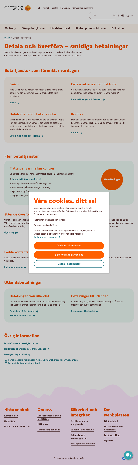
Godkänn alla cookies (69, 245)
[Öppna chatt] (128, 455)
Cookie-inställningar (69, 264)
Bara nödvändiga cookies (69, 254)
